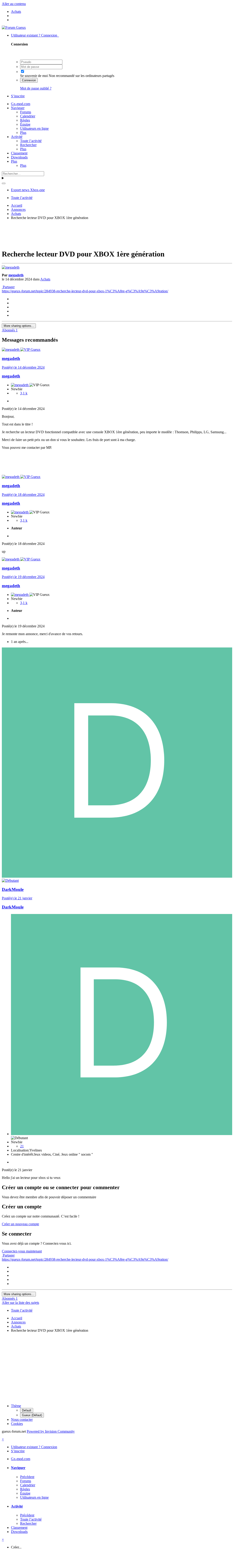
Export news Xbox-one (28, 190)
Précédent (27, 1477)
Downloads (19, 157)
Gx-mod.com (20, 104)
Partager (8, 287)
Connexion (29, 80)
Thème (16, 1406)
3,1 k (23, 393)
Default (26, 1410)
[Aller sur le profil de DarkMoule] (117, 876)
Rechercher (28, 145)
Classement (19, 153)
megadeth (16, 275)
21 (22, 1146)
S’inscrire (18, 96)
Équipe (25, 124)
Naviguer (17, 108)
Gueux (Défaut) (32, 1415)
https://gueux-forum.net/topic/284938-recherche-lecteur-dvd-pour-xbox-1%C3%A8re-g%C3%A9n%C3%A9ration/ (85, 291)
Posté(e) (23, 367)
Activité (16, 137)
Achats (45, 279)
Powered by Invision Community (51, 1431)
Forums (25, 112)
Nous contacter (22, 1419)
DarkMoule (13, 889)
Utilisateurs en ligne (34, 128)
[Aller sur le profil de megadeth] (10, 267)
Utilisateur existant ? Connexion (35, 35)
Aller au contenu (14, 4)
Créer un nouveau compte (20, 1224)
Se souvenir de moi (34, 76)
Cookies (17, 1424)
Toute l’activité (31, 141)
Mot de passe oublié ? (35, 88)
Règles (25, 120)
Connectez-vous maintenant (22, 1251)
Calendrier (27, 116)
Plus (23, 133)
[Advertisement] (117, 234)
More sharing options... (19, 326)
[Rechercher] (3, 183)
